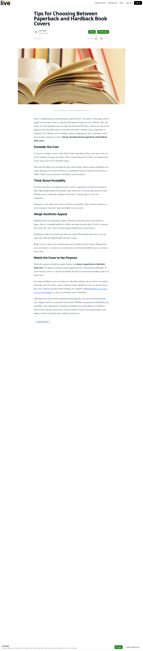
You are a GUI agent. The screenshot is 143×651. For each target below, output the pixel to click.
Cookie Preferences (132, 647)
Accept (118, 647)
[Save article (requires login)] (101, 38)
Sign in (138, 3)
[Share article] (96, 38)
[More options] (107, 38)
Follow (92, 32)
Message (104, 32)
